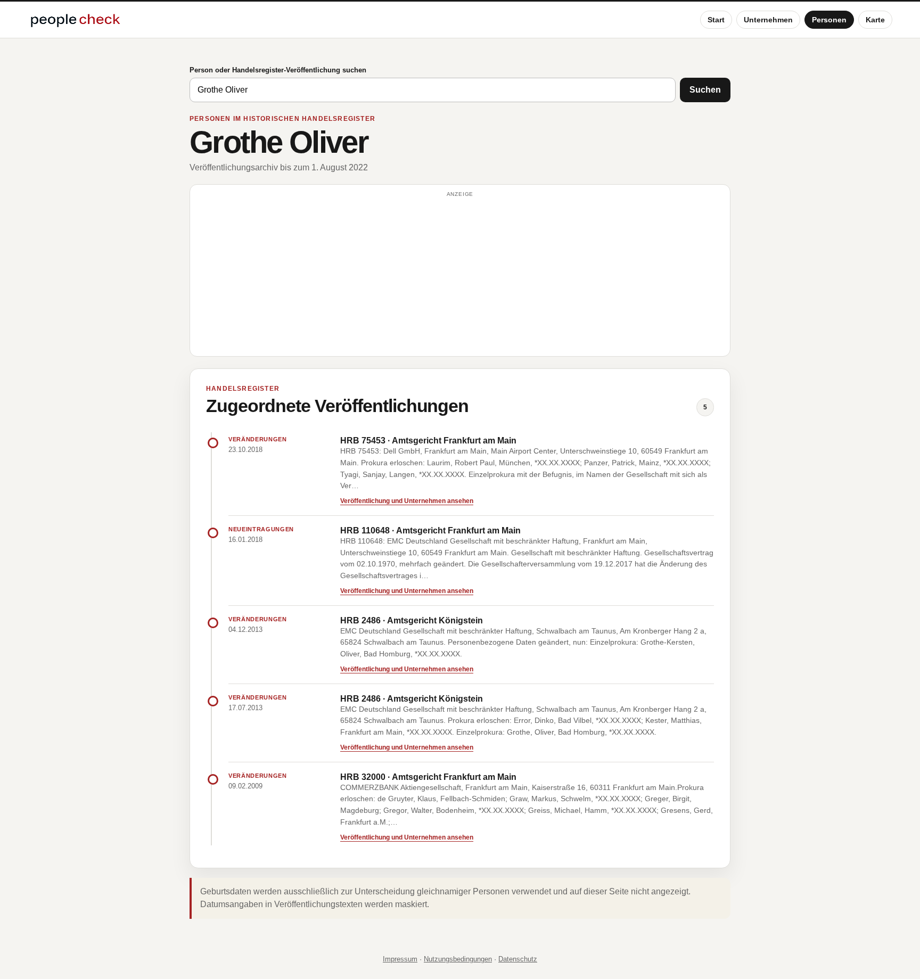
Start (716, 19)
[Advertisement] (460, 275)
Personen (829, 19)
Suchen (705, 89)
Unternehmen (768, 19)
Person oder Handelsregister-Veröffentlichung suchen (278, 70)
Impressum (400, 959)
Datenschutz (517, 959)
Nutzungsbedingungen (458, 959)
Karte (875, 19)
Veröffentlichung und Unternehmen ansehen (406, 501)
